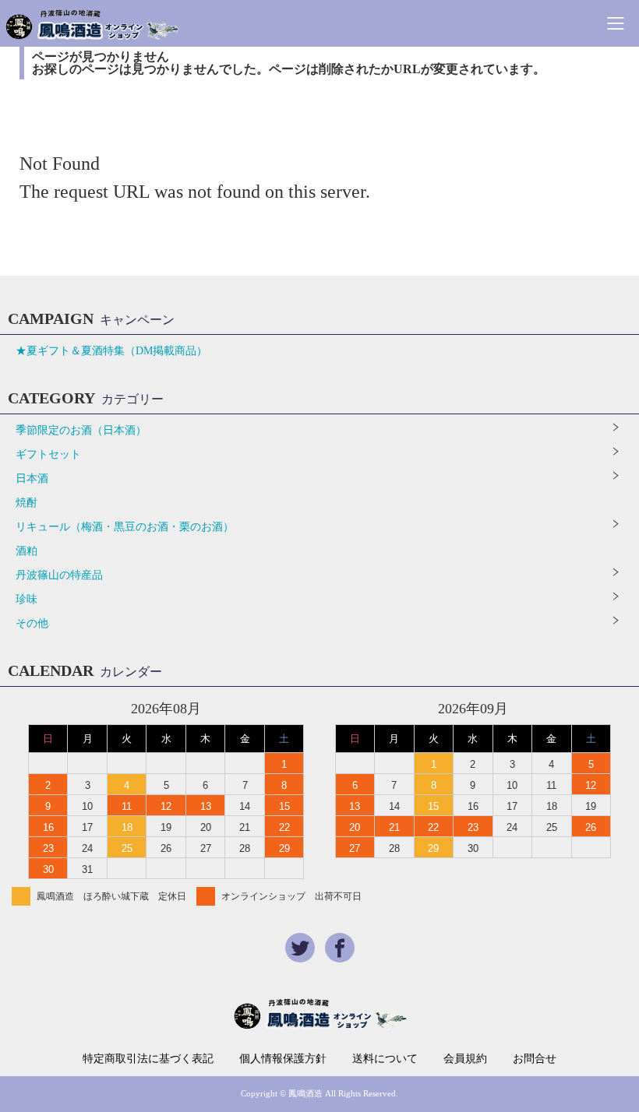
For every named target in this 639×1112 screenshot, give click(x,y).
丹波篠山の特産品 (59, 575)
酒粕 (26, 551)
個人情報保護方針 (283, 1059)
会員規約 (465, 1059)
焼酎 (26, 502)
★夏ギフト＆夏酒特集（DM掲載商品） (111, 351)
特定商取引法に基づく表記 (148, 1059)
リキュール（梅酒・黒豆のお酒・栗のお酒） (125, 527)
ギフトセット (48, 454)
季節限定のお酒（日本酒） (81, 430)
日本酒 (32, 478)
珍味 (26, 599)
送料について (385, 1059)
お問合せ (534, 1059)
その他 (32, 623)
